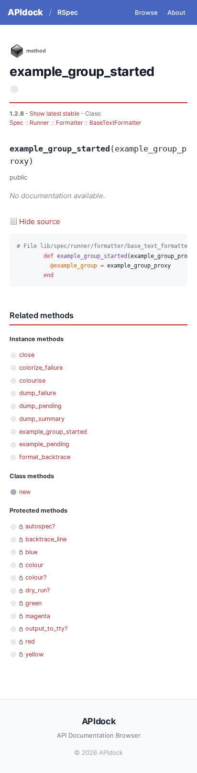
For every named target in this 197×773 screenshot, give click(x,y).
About (176, 12)
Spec (16, 122)
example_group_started (53, 431)
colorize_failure (41, 367)
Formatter (69, 122)
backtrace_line (45, 539)
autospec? (40, 526)
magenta (37, 616)
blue (31, 552)
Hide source (39, 221)
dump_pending (40, 405)
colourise (32, 380)
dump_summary (42, 418)
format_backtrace (44, 457)
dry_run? (37, 590)
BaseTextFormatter (115, 122)
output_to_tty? (46, 628)
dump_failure (37, 393)
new (25, 491)
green (33, 603)
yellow (34, 654)
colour (34, 565)
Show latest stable (55, 113)
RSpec (67, 12)
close (26, 354)
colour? (35, 577)
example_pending (44, 444)
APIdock (25, 12)
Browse (146, 12)
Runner (39, 122)
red (30, 641)
